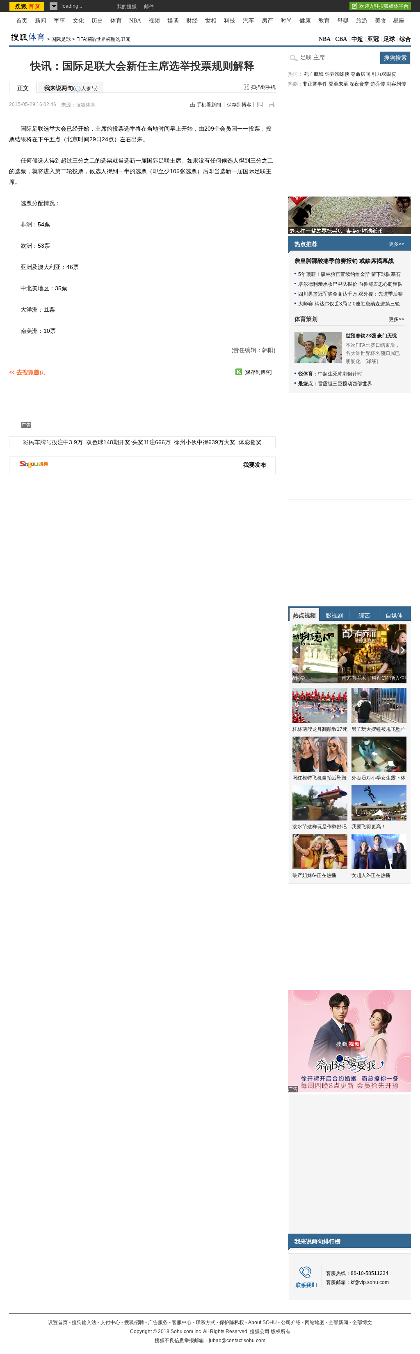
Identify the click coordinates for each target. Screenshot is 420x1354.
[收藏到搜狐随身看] (238, 371)
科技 (229, 21)
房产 (267, 21)
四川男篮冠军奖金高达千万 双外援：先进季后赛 (350, 294)
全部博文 (362, 1322)
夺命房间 (360, 74)
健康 (305, 21)
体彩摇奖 (250, 442)
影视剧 (334, 615)
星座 (398, 21)
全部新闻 (338, 1322)
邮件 (149, 6)
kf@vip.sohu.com (370, 1282)
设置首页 (58, 1322)
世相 (211, 21)
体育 (116, 21)
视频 (154, 21)
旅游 (362, 21)
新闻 (40, 21)
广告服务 (158, 1322)
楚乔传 (377, 84)
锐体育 (305, 374)
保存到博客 (239, 105)
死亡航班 (314, 74)
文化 (78, 21)
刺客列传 (396, 84)
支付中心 (110, 1322)
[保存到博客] (258, 372)
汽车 (248, 21)
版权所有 (280, 1331)
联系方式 (205, 1322)
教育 (324, 21)
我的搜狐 (127, 6)
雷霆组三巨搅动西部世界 (345, 384)
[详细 (371, 361)
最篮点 (305, 384)
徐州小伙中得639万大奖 (204, 442)
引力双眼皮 (384, 74)
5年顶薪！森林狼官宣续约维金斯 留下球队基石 (349, 274)
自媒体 (394, 615)
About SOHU (262, 1322)
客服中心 (182, 1322)
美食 (380, 21)
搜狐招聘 (134, 1322)
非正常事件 (315, 84)
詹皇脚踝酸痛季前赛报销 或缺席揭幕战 (344, 261)
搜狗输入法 (84, 1322)
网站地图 (314, 1322)
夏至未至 (338, 84)
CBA (341, 39)
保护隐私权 (231, 1322)
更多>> (396, 244)
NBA (135, 21)
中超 (357, 39)
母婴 (343, 21)
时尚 (286, 21)
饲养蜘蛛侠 (337, 74)
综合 (405, 39)
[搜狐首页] (27, 6)
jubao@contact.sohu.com (237, 1340)
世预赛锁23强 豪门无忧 (371, 336)
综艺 (364, 615)
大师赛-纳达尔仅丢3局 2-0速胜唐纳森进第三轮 (349, 304)
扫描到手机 (263, 87)
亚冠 (373, 39)
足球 (389, 39)
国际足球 (61, 39)
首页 (21, 21)
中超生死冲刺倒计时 (340, 374)
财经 (192, 21)
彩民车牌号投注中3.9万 (53, 442)
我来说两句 (71, 88)
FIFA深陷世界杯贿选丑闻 (103, 39)
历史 (97, 21)
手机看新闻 (208, 105)
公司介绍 (291, 1322)
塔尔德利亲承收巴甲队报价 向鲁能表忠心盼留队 (350, 284)
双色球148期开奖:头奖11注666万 (128, 442)
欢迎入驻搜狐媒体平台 (384, 6)
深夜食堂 (359, 84)
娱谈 (173, 21)
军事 (59, 21)
